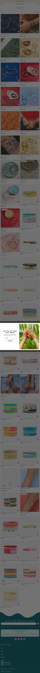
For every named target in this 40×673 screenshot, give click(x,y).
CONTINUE (10, 340)
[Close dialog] (38, 324)
